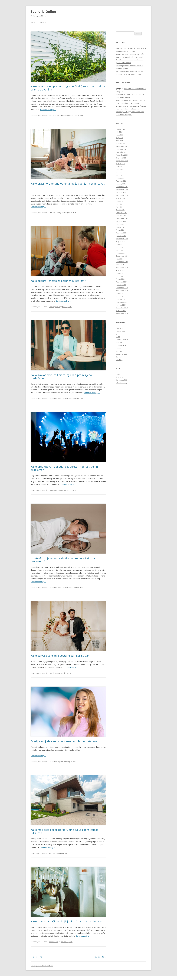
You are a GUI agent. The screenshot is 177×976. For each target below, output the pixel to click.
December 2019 (122, 288)
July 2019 (119, 293)
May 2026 (119, 138)
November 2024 (122, 190)
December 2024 (122, 187)
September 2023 (122, 224)
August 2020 (120, 270)
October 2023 (121, 221)
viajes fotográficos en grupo (126, 100)
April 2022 (119, 250)
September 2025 (122, 161)
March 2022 (120, 253)
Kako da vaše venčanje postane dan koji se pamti (61, 655)
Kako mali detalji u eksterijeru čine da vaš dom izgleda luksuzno (64, 831)
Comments (121, 380)
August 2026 (120, 129)
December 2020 (122, 262)
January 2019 (121, 305)
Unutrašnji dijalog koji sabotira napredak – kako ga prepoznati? (63, 559)
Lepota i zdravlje (55, 398)
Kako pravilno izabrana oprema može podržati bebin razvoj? (68, 183)
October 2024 (121, 192)
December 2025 (122, 152)
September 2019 (122, 290)
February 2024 (121, 213)
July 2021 (119, 259)
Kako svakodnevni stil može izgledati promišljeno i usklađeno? (62, 376)
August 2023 (120, 227)
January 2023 (121, 236)
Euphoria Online (43, 11)
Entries (120, 377)
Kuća (50, 115)
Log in (118, 374)
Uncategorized (54, 307)
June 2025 (119, 169)
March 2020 (120, 279)
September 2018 (122, 314)
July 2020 (119, 273)
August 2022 (120, 241)
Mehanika (57, 115)
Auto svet (119, 328)
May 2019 (119, 296)
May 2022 (119, 247)
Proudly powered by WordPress (42, 966)
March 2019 (120, 299)
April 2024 (119, 207)
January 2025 (121, 184)
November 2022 (122, 239)
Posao (51, 490)
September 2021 (122, 256)
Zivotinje (119, 360)
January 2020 (121, 285)
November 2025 (122, 155)
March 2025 (120, 178)
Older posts (36, 957)
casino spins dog (122, 112)
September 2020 (122, 267)
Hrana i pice (120, 331)
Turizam (52, 212)
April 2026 (119, 140)
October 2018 (121, 311)
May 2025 (119, 172)
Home (33, 23)
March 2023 (120, 230)
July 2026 (119, 132)
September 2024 (122, 195)
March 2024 (120, 210)
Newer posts (100, 957)
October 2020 (121, 264)
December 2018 (122, 308)
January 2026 (121, 149)
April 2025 (119, 175)
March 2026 (120, 143)
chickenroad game (123, 94)
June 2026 (119, 135)
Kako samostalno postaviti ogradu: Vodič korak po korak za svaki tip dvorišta (68, 87)
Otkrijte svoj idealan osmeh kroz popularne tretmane (64, 741)
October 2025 (121, 158)
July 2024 (119, 201)
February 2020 (121, 282)
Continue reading (48, 109)
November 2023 (122, 218)
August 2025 (120, 164)
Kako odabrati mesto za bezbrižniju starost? (58, 280)
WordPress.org (121, 383)
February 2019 (121, 302)
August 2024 (120, 198)
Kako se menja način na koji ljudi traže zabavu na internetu (68, 921)
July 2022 (119, 244)
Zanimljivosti (60, 212)
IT (116, 334)
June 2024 (119, 204)
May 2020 (119, 276)
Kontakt (43, 23)
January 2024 (121, 215)
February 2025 (121, 181)
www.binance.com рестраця (126, 106)
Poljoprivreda (66, 115)
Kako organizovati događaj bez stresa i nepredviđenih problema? (64, 468)
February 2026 (121, 146)
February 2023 (121, 233)
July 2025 (119, 166)
